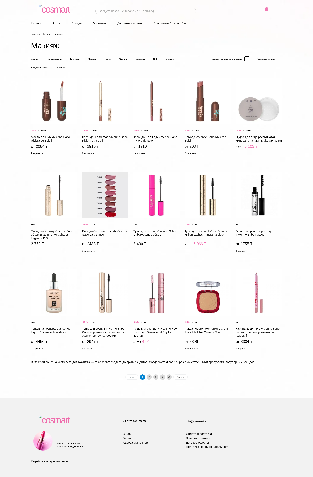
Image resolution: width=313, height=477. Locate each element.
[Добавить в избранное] (74, 80)
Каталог (36, 23)
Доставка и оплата (130, 23)
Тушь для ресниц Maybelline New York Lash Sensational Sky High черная (156, 310)
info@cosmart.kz (197, 421)
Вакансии (129, 438)
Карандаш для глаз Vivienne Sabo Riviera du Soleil (105, 117)
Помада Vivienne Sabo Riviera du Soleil (208, 117)
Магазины (99, 23)
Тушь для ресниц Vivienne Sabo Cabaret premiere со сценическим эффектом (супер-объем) (105, 310)
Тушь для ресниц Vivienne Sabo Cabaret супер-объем (156, 213)
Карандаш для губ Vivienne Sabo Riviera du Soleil (156, 117)
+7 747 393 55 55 (134, 421)
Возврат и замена (198, 438)
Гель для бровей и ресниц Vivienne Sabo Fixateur (259, 213)
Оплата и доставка (199, 434)
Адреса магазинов (135, 442)
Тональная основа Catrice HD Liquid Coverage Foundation (54, 310)
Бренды (76, 23)
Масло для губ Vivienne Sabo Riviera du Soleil (54, 117)
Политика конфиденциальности (207, 446)
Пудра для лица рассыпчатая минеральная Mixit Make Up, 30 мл (259, 117)
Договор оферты (197, 442)
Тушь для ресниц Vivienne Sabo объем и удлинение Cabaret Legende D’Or (54, 213)
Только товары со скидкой (226, 59)
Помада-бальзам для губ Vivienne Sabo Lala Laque (105, 213)
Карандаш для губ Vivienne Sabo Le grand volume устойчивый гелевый (259, 310)
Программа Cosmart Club (170, 23)
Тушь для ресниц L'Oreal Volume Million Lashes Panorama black (208, 213)
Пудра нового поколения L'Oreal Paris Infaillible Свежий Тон (208, 310)
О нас (127, 434)
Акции (56, 23)
